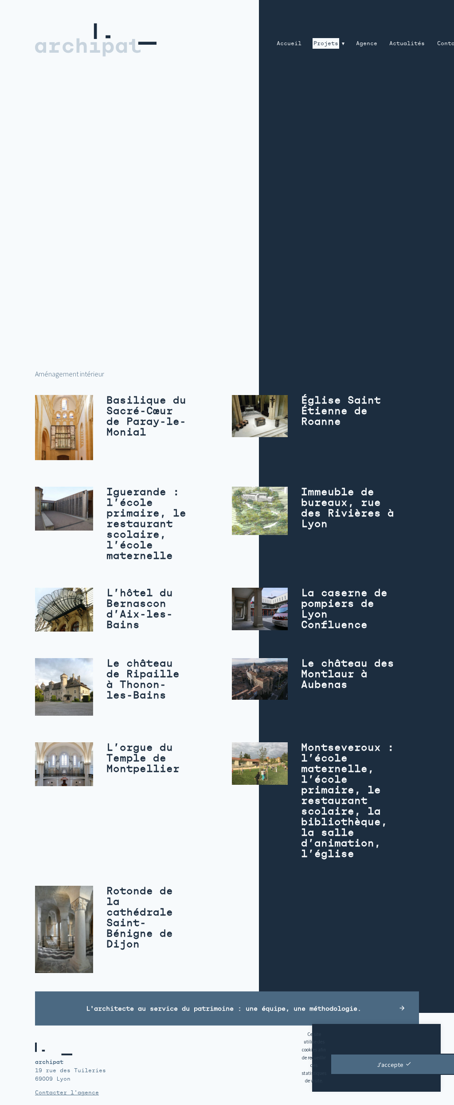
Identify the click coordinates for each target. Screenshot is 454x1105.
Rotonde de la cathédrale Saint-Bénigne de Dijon (139, 917)
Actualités (407, 43)
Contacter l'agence (67, 1092)
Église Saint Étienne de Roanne (341, 410)
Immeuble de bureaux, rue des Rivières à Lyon (347, 508)
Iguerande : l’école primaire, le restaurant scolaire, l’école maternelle (146, 524)
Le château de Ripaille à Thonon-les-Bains (143, 679)
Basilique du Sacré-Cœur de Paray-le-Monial (146, 416)
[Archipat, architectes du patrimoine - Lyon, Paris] (103, 39)
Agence (366, 43)
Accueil (289, 43)
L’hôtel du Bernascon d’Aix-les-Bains (139, 609)
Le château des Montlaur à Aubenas (347, 673)
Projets (325, 43)
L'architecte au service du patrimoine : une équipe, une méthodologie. (223, 1008)
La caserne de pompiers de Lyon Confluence (344, 609)
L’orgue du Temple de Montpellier (143, 758)
